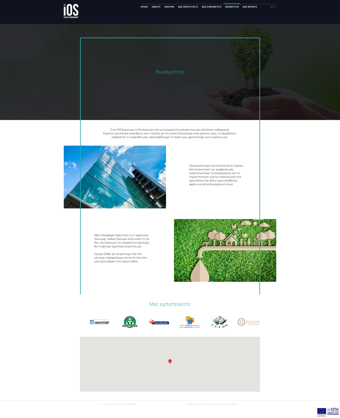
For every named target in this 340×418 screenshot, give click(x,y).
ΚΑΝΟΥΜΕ (169, 7)
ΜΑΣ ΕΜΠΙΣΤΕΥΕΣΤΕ (188, 7)
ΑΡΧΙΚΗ (144, 7)
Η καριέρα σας (193, 404)
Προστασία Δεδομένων (212, 404)
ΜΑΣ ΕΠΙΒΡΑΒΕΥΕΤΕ (211, 7)
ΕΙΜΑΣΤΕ (156, 7)
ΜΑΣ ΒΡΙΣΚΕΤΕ (250, 7)
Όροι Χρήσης (231, 404)
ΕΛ (272, 7)
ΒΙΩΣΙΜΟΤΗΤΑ (232, 7)
